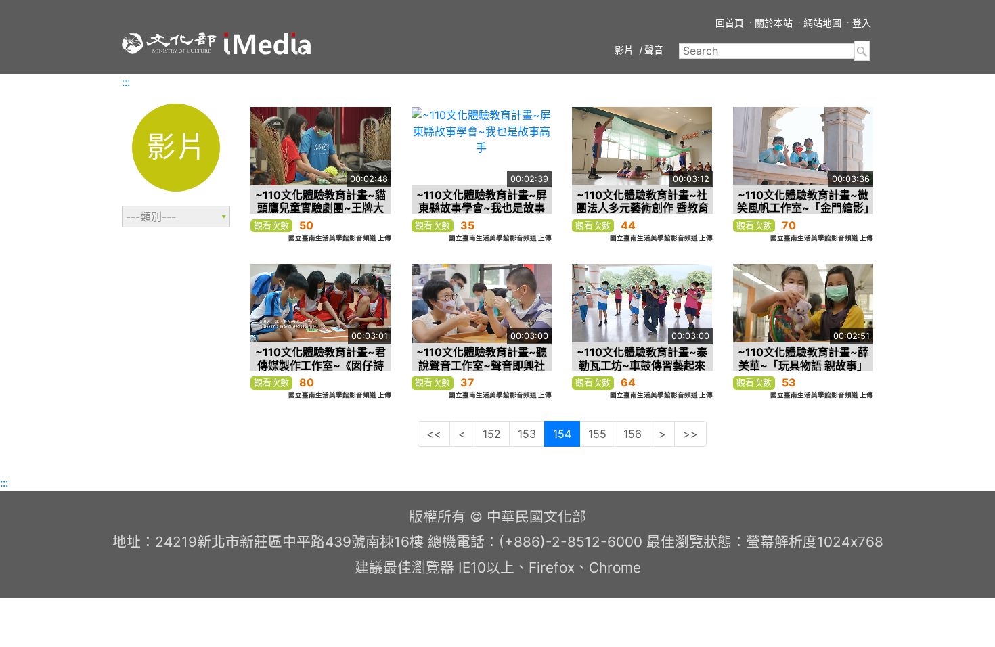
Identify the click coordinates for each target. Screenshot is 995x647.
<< (433, 434)
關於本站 (774, 22)
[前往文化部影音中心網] (267, 43)
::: (126, 82)
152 (492, 434)
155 (597, 434)
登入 (861, 22)
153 (527, 434)
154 (562, 434)
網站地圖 (822, 22)
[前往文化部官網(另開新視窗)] (169, 43)
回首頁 (729, 22)
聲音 (653, 49)
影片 (624, 49)
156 (632, 434)
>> (690, 434)
